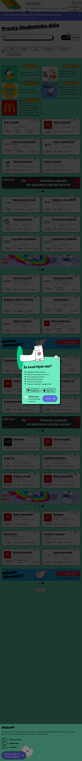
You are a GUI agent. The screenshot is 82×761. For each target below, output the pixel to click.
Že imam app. (34, 396)
